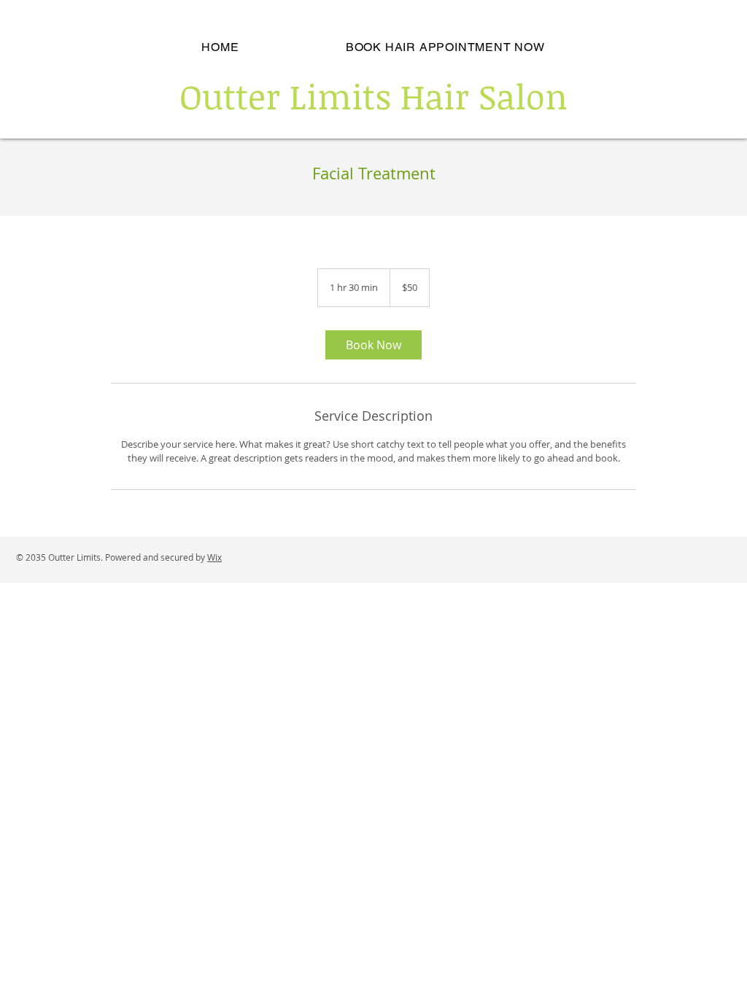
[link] (373, 344)
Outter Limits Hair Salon (373, 96)
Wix (214, 557)
